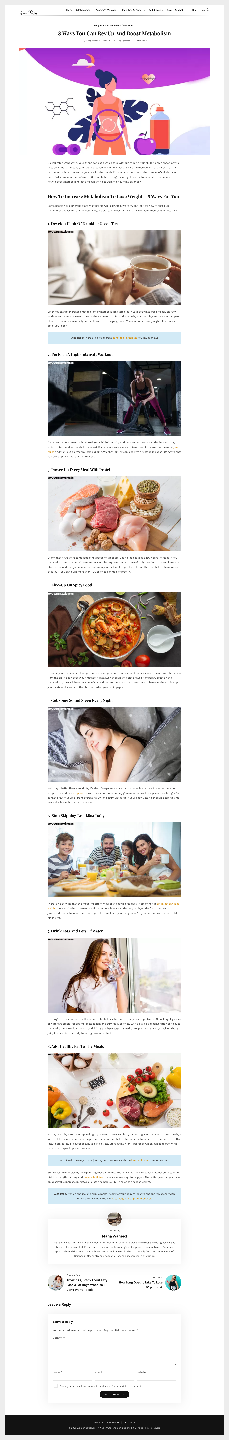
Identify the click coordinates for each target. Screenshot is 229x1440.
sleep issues (80, 793)
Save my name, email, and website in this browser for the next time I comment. (101, 1386)
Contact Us (129, 1422)
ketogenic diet (140, 1160)
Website (141, 1372)
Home (69, 10)
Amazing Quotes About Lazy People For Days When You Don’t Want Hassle (86, 1285)
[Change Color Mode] (203, 10)
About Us (98, 1422)
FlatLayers (154, 1427)
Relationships (83, 10)
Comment (60, 1337)
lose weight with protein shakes (131, 1198)
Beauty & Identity (176, 10)
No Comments (125, 40)
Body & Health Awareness (107, 25)
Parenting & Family (132, 10)
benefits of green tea (124, 337)
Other (194, 10)
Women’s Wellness (106, 10)
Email (99, 1372)
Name (57, 1372)
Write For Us (113, 1422)
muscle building (93, 1177)
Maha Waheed (93, 40)
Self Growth (155, 10)
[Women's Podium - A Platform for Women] (29, 18)
